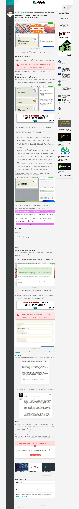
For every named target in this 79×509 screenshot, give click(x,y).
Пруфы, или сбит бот (65, 81)
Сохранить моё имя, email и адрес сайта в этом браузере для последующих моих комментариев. (34, 494)
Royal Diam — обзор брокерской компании (33, 472)
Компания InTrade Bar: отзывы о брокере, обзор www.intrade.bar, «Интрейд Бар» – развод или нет (47, 473)
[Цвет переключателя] (10, 2)
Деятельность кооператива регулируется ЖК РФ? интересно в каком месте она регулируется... (66, 87)
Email (37, 489)
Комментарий (19, 482)
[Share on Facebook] (10, 31)
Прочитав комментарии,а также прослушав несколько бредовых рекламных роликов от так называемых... (66, 76)
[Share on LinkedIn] (10, 40)
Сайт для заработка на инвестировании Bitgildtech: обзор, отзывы (64, 174)
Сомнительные (24, 20)
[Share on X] (10, 27)
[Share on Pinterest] (10, 35)
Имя (17, 489)
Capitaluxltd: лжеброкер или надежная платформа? (66, 96)
